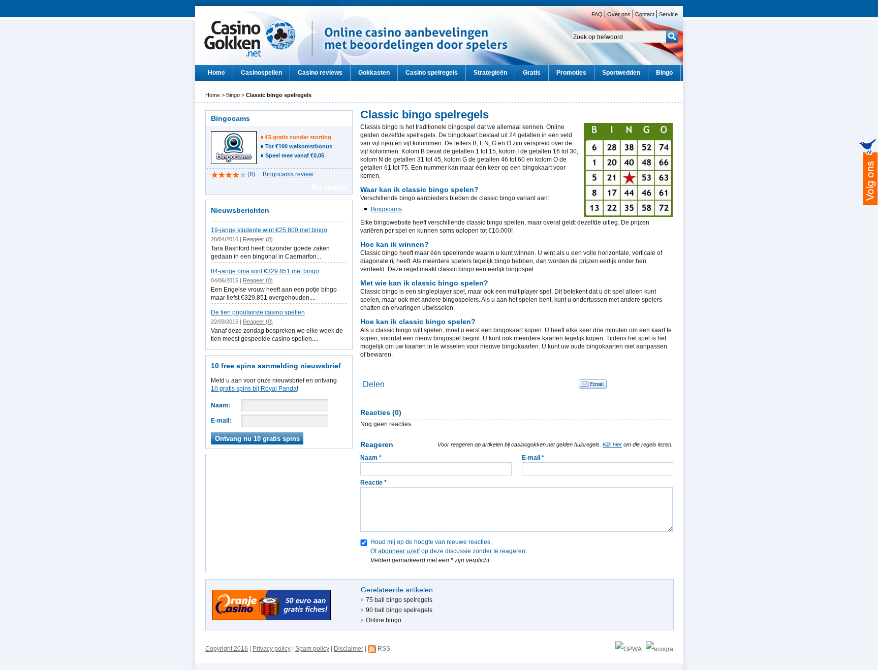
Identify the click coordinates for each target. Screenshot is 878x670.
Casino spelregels (431, 72)
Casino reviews (320, 72)
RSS (384, 648)
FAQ (597, 14)
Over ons (619, 14)
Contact (644, 14)
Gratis (532, 72)
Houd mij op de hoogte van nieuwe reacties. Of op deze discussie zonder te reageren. (448, 542)
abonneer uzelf (399, 551)
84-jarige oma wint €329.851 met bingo (265, 271)
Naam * (371, 457)
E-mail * (533, 457)
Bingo (664, 72)
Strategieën (490, 72)
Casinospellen (261, 72)
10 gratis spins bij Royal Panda (254, 388)
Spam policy (312, 648)
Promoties (571, 72)
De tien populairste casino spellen (258, 312)
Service (668, 14)
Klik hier (612, 444)
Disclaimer (348, 648)
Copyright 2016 (226, 648)
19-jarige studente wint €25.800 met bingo (269, 230)
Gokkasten (374, 72)
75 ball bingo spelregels (399, 599)
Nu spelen (329, 187)
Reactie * (373, 482)
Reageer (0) (258, 239)
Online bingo (383, 620)
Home (216, 72)
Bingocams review (288, 174)
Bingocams (386, 209)
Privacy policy (272, 648)
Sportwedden (621, 72)
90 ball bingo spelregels (399, 610)
